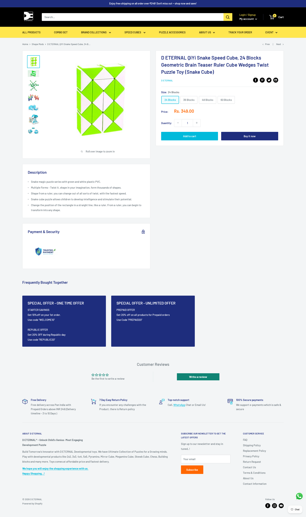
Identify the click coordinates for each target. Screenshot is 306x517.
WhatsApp (179, 404)
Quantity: (166, 122)
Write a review (198, 376)
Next (278, 44)
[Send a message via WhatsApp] (299, 496)
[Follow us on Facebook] (267, 505)
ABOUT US (205, 32)
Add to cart (189, 136)
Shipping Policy (252, 445)
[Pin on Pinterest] (262, 80)
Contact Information (255, 483)
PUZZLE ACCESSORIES (172, 32)
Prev (267, 44)
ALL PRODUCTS (31, 32)
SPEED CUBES (133, 32)
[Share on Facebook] (255, 80)
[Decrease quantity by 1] (178, 123)
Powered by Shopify (32, 503)
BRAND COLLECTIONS (94, 32)
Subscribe (192, 469)
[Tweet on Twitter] (269, 80)
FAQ (245, 439)
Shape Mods (38, 44)
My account (246, 18)
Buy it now (250, 136)
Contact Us (249, 467)
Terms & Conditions (254, 472)
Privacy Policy (251, 456)
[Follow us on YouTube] (281, 505)
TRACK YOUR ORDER (240, 32)
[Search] (227, 17)
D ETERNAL (167, 80)
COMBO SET (61, 32)
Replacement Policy (254, 450)
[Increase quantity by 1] (196, 123)
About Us (248, 478)
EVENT (269, 32)
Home (25, 44)
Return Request (252, 461)
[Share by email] (275, 80)
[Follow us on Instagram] (274, 505)
